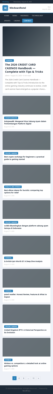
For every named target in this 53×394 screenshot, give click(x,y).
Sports (7, 21)
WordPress (26, 391)
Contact (27, 21)
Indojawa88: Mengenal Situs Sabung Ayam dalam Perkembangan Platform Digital (25, 122)
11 (33, 378)
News (14, 16)
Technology (37, 16)
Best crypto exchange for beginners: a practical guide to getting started (24, 158)
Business (24, 16)
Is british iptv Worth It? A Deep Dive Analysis (23, 261)
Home (6, 16)
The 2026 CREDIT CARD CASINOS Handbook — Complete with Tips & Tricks (24, 68)
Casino (17, 21)
